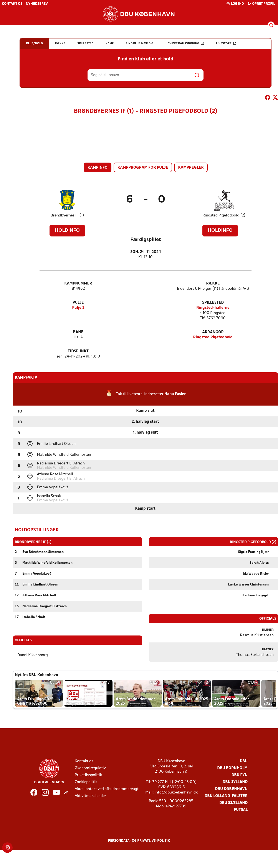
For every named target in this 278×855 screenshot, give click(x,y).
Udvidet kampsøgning (182, 43)
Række (213, 283)
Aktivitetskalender (90, 796)
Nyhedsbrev (37, 3)
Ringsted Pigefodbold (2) (223, 215)
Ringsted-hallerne (213, 308)
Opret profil (263, 3)
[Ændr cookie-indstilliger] (7, 847)
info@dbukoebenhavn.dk (176, 792)
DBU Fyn (240, 775)
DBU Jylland (235, 782)
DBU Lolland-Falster (226, 796)
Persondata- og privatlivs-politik (139, 840)
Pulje (78, 302)
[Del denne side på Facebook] (267, 98)
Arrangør (213, 332)
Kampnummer (78, 283)
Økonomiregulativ (90, 768)
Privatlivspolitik (88, 775)
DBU (244, 761)
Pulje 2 (78, 308)
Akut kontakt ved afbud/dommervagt (107, 789)
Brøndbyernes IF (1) (67, 215)
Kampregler (191, 168)
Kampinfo (98, 168)
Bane (78, 332)
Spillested (213, 302)
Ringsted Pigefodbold (213, 337)
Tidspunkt (78, 351)
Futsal (241, 810)
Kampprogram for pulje (142, 168)
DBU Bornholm (232, 768)
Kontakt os (12, 3)
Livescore (224, 43)
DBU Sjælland (233, 803)
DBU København (231, 789)
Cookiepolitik (86, 782)
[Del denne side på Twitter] (275, 98)
